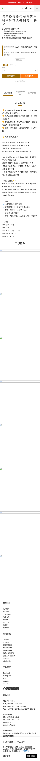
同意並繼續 (31, 756)
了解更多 (25, 751)
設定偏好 (6, 756)
